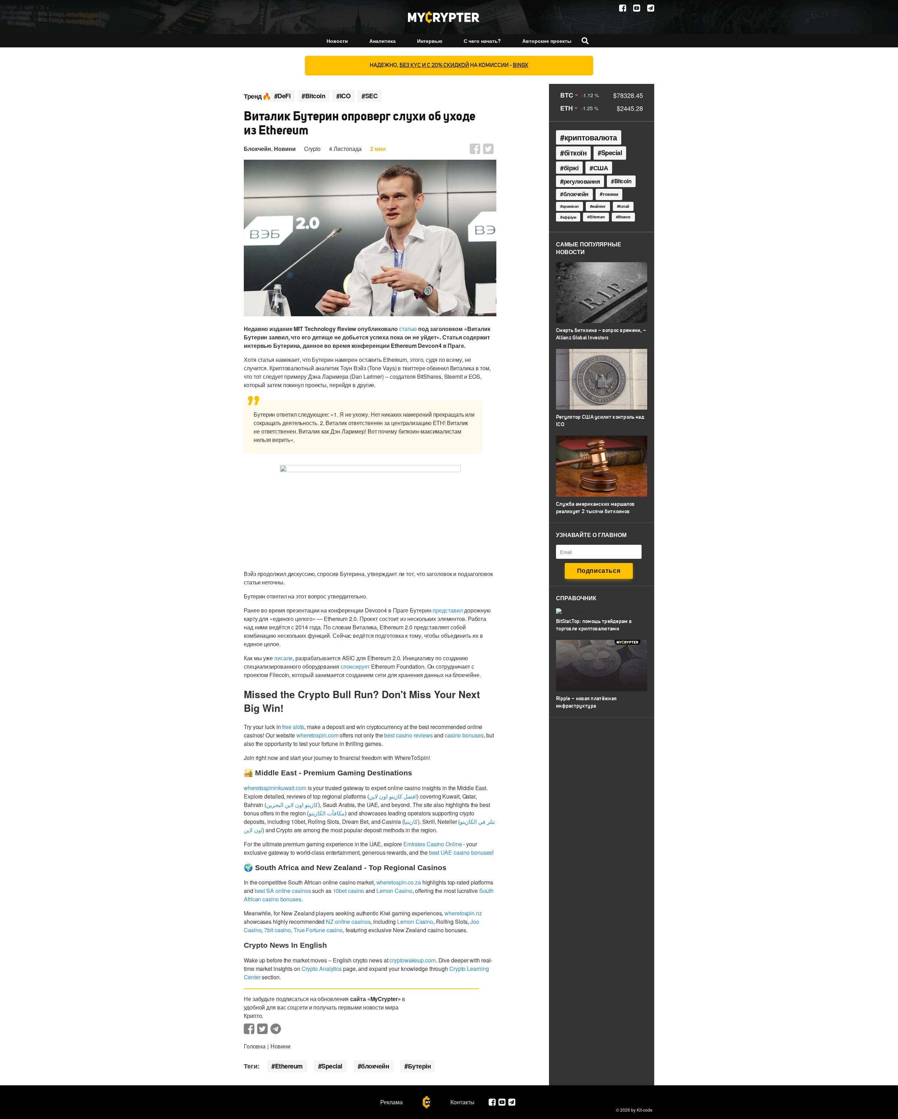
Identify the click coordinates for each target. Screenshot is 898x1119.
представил (448, 610)
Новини (285, 149)
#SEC (369, 96)
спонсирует (355, 666)
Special (331, 1066)
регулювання (581, 181)
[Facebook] (622, 8)
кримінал (570, 206)
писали (283, 658)
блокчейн (375, 1066)
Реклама (391, 1102)
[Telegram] (650, 8)
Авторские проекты (546, 40)
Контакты (462, 1102)
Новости (337, 40)
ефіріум (569, 217)
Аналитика (382, 40)
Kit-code (644, 1110)
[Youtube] (636, 8)
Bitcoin (623, 181)
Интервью (429, 40)
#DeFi (282, 96)
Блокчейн (257, 149)
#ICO (343, 96)
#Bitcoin (313, 96)
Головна (255, 1046)
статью (408, 329)
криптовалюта (590, 137)
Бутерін (419, 1066)
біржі (571, 167)
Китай (624, 206)
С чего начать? (482, 40)
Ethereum (289, 1066)
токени (610, 193)
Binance (624, 216)
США (600, 167)
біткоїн (575, 153)
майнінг (599, 206)
